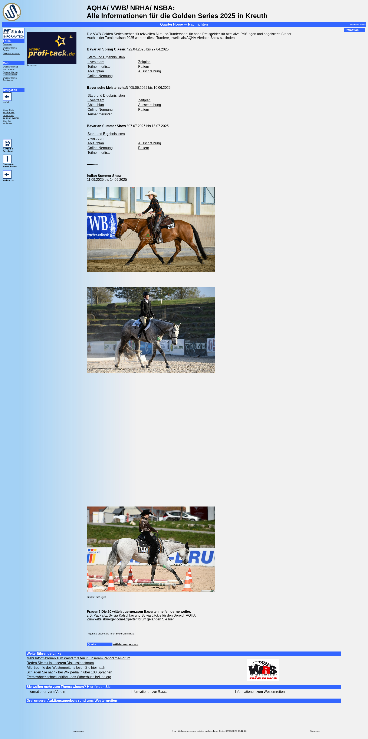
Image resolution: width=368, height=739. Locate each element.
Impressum (78, 731)
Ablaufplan (96, 71)
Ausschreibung (149, 71)
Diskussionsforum (11, 53)
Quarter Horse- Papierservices (10, 73)
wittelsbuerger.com (125, 644)
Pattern (143, 66)
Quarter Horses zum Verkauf (10, 68)
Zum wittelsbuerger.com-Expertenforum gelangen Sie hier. (130, 619)
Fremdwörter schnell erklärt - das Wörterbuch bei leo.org (69, 677)
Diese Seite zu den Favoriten (11, 116)
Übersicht (7, 44)
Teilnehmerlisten (100, 66)
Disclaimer (315, 731)
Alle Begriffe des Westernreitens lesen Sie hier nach (66, 667)
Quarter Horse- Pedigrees (10, 79)
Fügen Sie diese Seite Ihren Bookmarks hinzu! (111, 633)
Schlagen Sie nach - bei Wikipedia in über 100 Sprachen (69, 672)
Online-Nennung (100, 76)
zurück (6, 102)
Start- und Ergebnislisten (106, 57)
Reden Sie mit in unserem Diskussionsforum (60, 663)
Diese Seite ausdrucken (8, 111)
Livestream (96, 62)
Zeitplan (144, 62)
